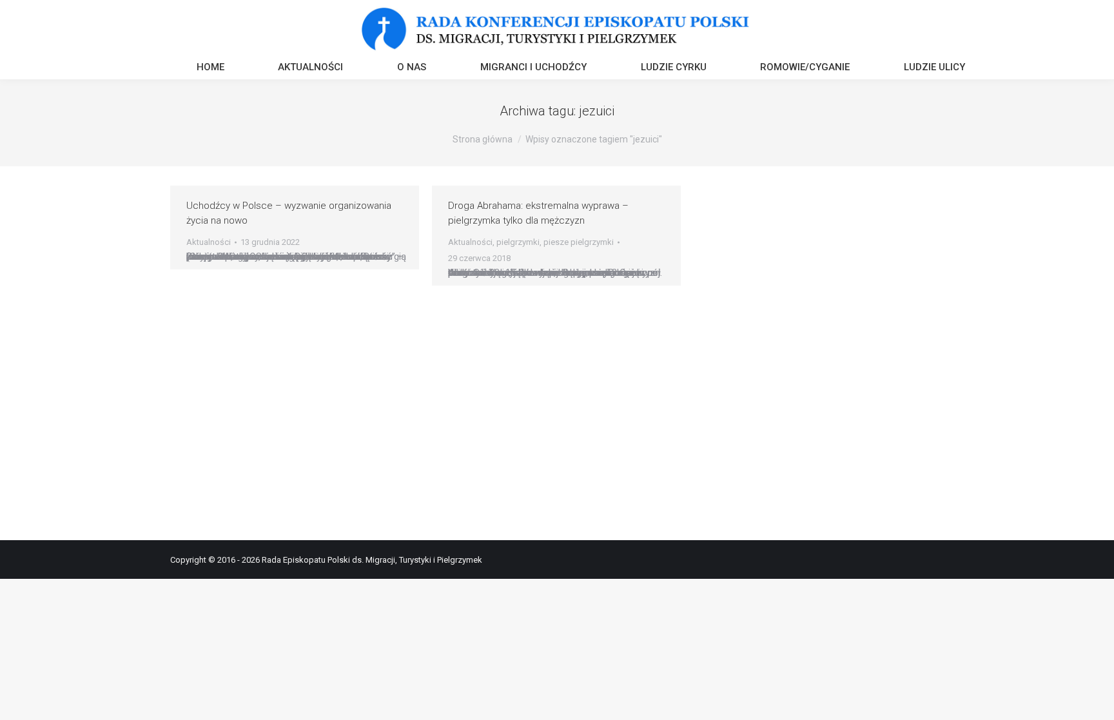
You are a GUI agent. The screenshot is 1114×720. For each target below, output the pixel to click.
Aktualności (208, 242)
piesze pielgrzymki (578, 242)
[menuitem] (210, 68)
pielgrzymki (518, 242)
